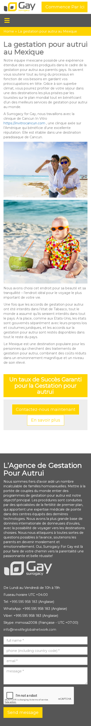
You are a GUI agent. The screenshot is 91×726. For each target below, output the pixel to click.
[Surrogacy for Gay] (20, 7)
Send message (22, 712)
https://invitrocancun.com (24, 123)
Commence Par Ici (65, 7)
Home (9, 31)
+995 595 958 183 (23, 602)
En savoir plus (45, 420)
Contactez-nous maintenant (45, 409)
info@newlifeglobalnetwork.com (30, 629)
